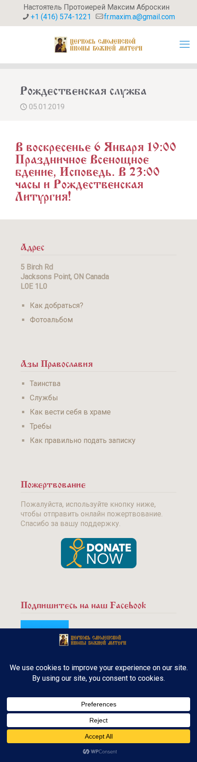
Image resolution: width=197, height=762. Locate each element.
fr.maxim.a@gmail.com (139, 16)
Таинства (45, 383)
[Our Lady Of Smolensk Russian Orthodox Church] (98, 44)
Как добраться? (56, 305)
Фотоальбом (51, 319)
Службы (44, 397)
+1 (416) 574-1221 (61, 16)
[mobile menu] (184, 44)
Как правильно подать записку (83, 440)
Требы (41, 426)
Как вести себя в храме (70, 412)
